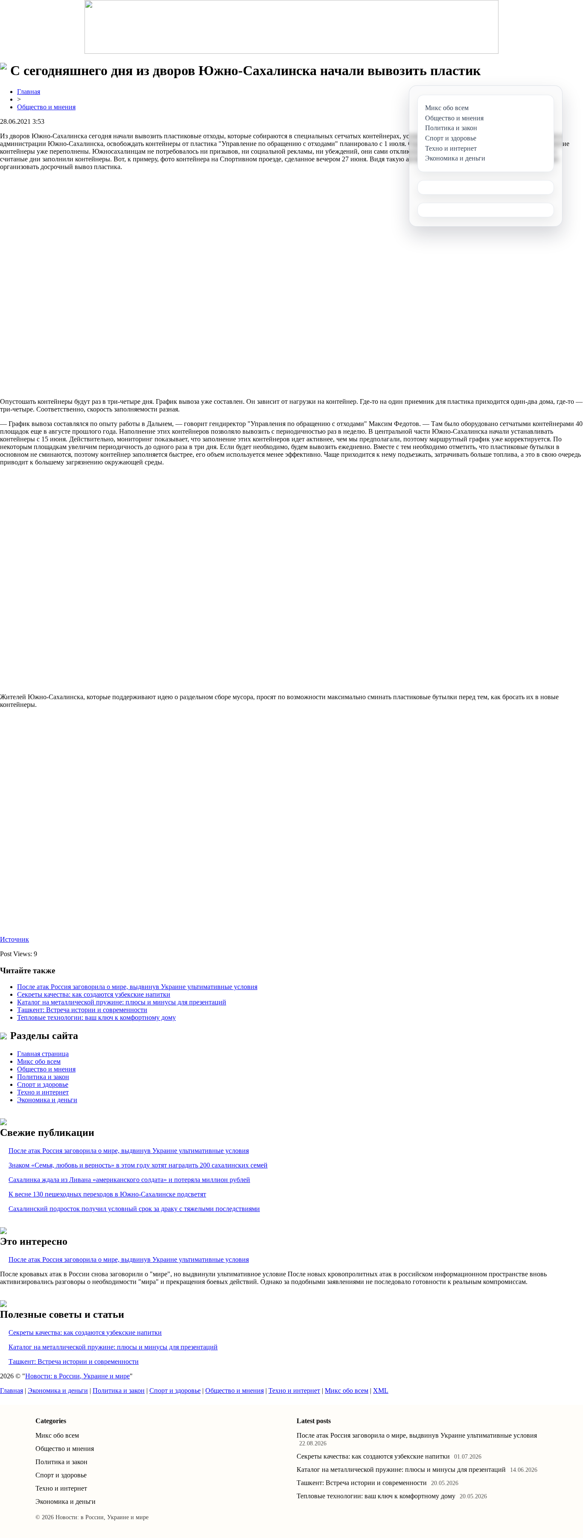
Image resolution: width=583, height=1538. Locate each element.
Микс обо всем (39, 1061)
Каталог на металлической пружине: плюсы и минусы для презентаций (121, 1002)
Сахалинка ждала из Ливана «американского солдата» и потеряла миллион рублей (129, 1179)
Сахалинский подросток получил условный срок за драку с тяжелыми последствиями (134, 1208)
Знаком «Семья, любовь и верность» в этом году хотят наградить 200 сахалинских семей (138, 1165)
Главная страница (43, 1053)
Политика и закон (43, 1076)
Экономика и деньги (47, 1099)
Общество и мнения (46, 107)
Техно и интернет (43, 1092)
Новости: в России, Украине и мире (77, 1376)
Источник (14, 939)
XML (380, 1390)
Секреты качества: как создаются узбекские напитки (93, 994)
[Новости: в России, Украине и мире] (291, 27)
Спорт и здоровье (42, 1084)
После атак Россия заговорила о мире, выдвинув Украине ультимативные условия (137, 986)
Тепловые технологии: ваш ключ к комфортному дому (96, 1017)
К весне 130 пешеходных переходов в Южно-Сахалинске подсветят (107, 1194)
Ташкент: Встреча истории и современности (82, 1009)
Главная (28, 91)
